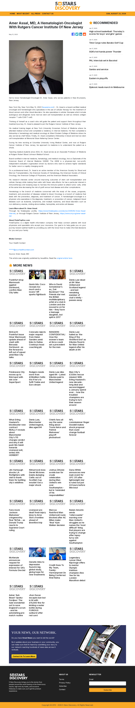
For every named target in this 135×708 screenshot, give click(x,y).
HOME (12, 14)
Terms (61, 679)
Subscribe (108, 690)
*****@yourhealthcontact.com (21, 250)
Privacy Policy (64, 683)
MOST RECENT (23, 14)
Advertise (63, 686)
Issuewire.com (48, 107)
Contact (62, 689)
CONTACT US (47, 14)
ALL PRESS (35, 14)
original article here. (65, 258)
